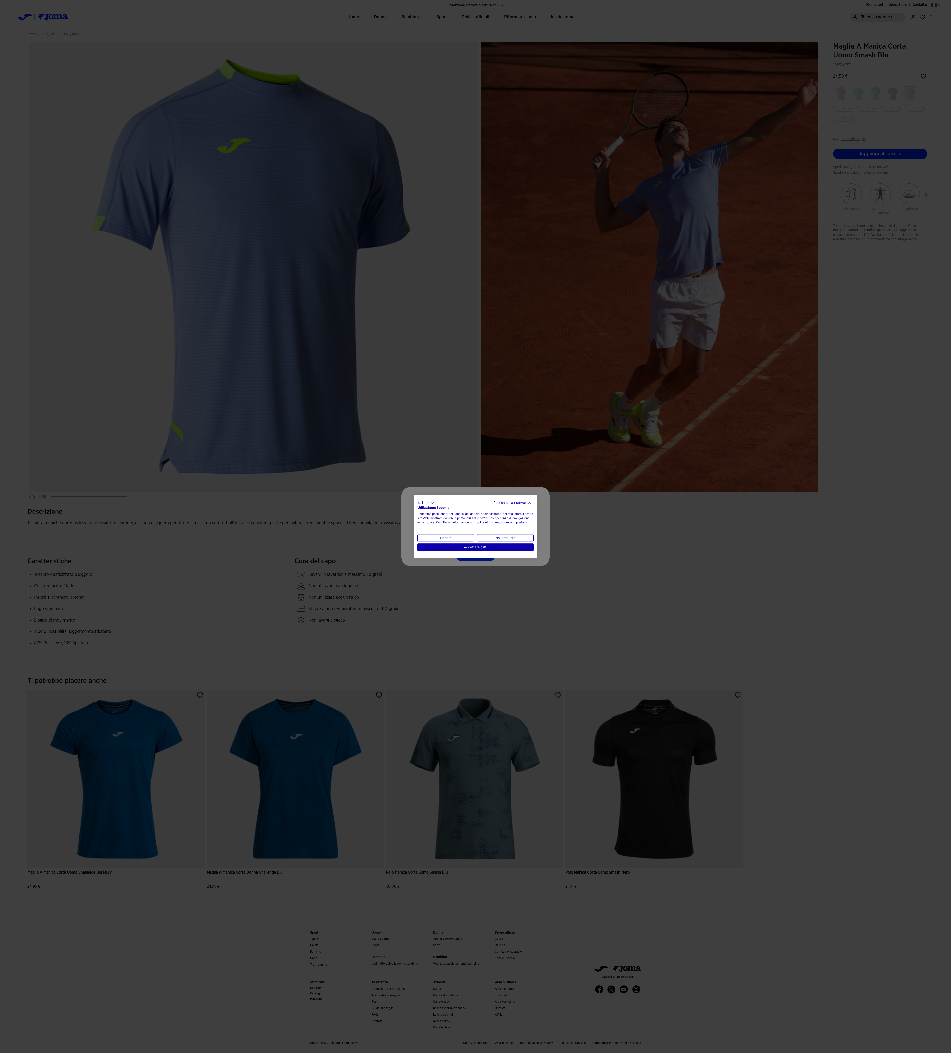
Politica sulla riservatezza (513, 503)
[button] (425, 503)
